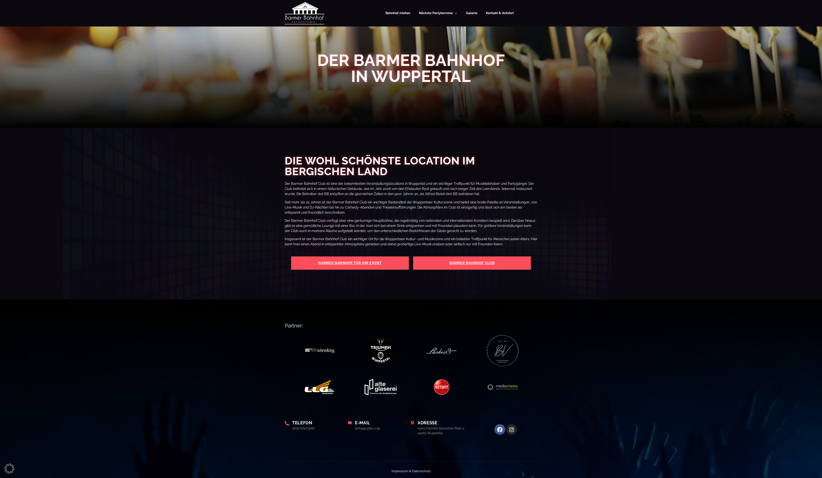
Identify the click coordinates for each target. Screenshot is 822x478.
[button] (9, 468)
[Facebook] (499, 429)
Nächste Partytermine (436, 13)
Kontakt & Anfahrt (500, 13)
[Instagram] (511, 429)
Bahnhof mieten (398, 13)
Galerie (471, 13)
